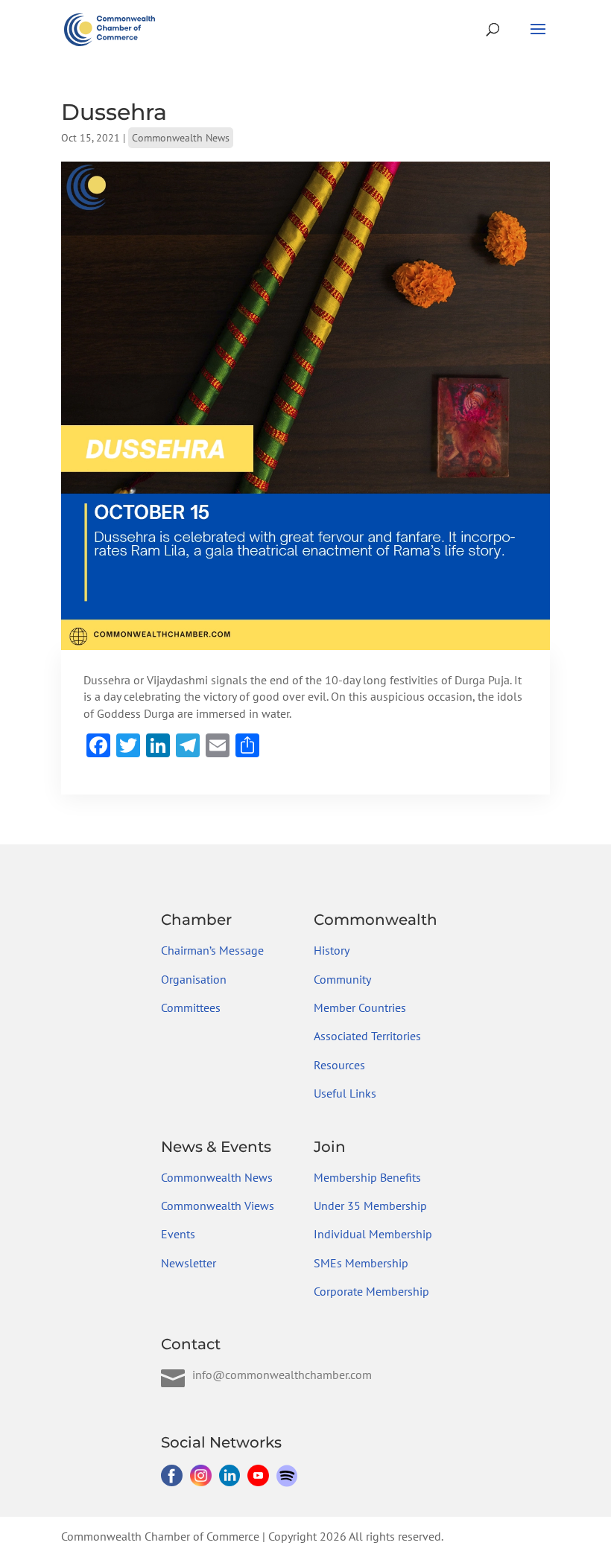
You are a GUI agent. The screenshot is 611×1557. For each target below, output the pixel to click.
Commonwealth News (180, 137)
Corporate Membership (371, 1291)
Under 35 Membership (370, 1205)
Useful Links (345, 1093)
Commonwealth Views (217, 1205)
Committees (191, 1007)
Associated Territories (367, 1035)
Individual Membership (373, 1233)
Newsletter (188, 1262)
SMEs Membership (361, 1262)
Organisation (194, 979)
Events (178, 1233)
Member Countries (360, 1007)
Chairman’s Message (212, 950)
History (331, 950)
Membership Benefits (367, 1177)
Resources (339, 1064)
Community (342, 979)
